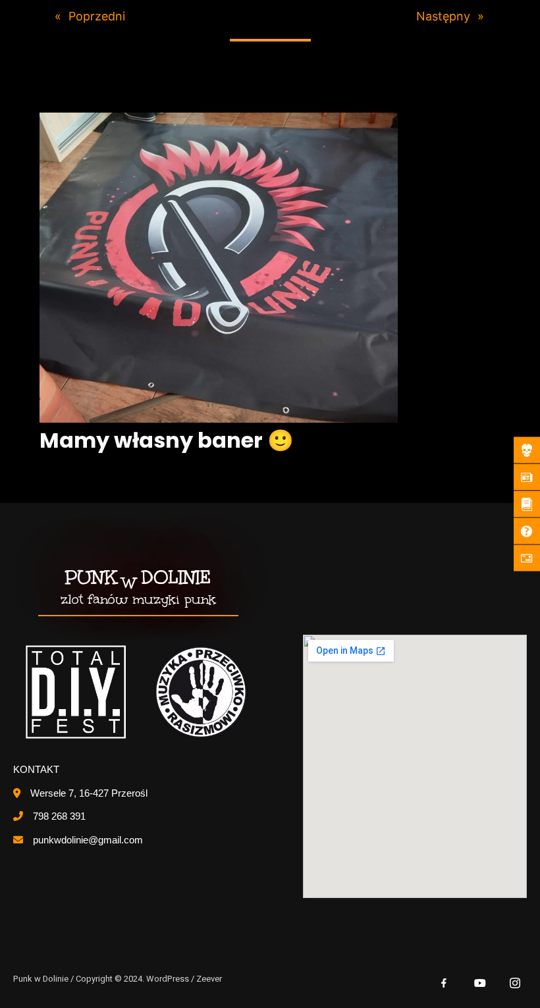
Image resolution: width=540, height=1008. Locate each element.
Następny (443, 16)
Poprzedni (96, 16)
